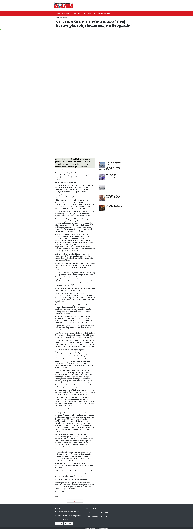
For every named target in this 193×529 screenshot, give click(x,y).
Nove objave (101, 159)
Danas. (72, 488)
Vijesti (79, 13)
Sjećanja (89, 13)
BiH (107, 159)
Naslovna (58, 13)
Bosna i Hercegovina (66, 13)
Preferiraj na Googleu (75, 501)
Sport (84, 13)
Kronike (56, 496)
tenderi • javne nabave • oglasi (105, 13)
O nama (94, 13)
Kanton (74, 13)
